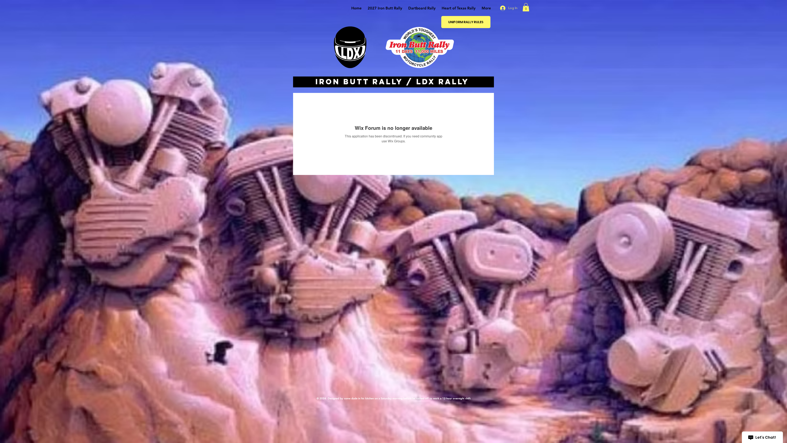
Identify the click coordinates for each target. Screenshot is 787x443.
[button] (525, 7)
